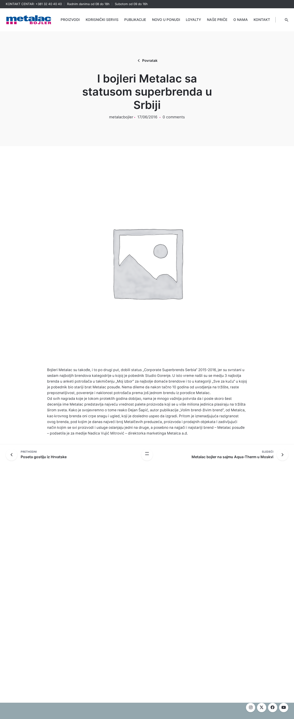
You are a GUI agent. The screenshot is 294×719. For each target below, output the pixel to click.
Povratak (150, 60)
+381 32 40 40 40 (49, 4)
